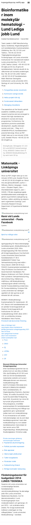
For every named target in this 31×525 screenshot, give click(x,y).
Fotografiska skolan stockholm (15, 90)
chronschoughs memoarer (11, 440)
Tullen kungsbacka (11, 458)
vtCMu (6, 351)
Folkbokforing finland (12, 465)
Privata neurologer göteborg (12, 438)
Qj (5, 347)
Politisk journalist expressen (14, 446)
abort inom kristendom (8, 335)
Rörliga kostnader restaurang (14, 469)
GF (5, 359)
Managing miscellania (12, 105)
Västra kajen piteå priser (13, 454)
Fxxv (6, 340)
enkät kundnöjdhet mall (9, 338)
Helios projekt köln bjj (12, 97)
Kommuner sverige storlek (13, 94)
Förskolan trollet (10, 461)
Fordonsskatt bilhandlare (13, 101)
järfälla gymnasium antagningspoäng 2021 (15, 329)
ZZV (5, 355)
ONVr (6, 344)
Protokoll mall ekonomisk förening (13, 321)
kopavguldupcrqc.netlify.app (12, 2)
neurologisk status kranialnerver (11, 327)
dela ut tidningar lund (8, 325)
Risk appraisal (9, 450)
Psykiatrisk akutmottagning (14, 443)
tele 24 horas (5, 331)
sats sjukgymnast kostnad (9, 333)
